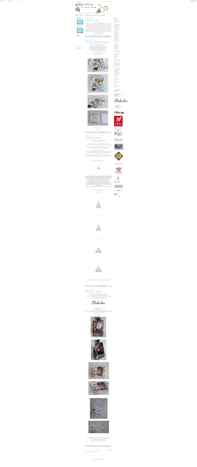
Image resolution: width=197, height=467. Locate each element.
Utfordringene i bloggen (91, 20)
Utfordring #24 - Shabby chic (93, 138)
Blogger (102, 459)
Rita (98, 239)
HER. (102, 53)
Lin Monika (98, 192)
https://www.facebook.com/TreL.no (102, 180)
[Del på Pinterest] (108, 36)
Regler (80, 15)
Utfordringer (102, 15)
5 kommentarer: (100, 36)
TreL (104, 160)
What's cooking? (96, 15)
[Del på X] (106, 36)
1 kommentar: (96, 132)
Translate (118, 96)
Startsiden (96, 449)
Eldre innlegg (109, 449)
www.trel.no (102, 184)
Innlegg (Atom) (92, 451)
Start (77, 15)
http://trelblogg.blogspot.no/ (91, 182)
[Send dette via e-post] (104, 36)
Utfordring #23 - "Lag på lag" (93, 292)
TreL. (100, 55)
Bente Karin (97, 144)
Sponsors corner (89, 15)
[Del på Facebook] (107, 36)
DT (83, 15)
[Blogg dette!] (105, 36)
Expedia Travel (79, 48)
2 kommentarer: (100, 446)
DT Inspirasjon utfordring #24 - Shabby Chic (97, 42)
